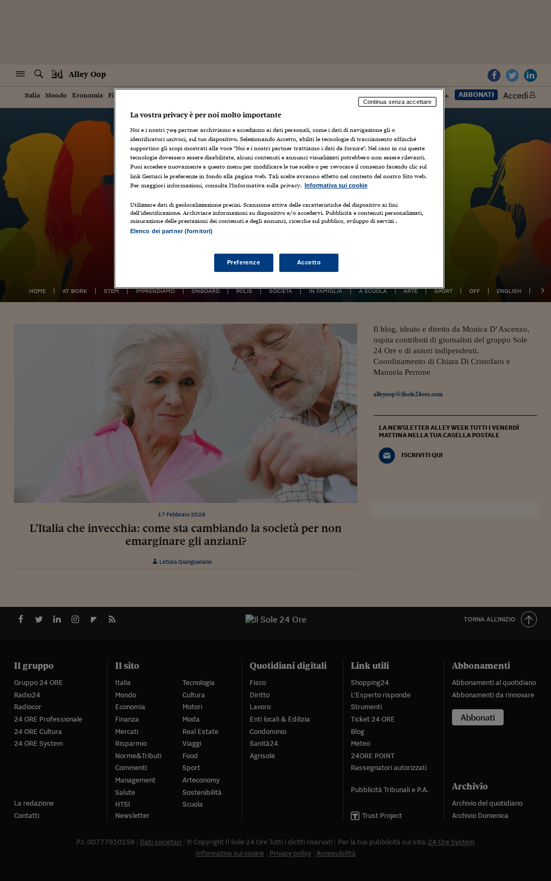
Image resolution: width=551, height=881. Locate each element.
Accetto (309, 262)
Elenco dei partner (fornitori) (171, 231)
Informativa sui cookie (336, 185)
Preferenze (243, 262)
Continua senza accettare (397, 102)
